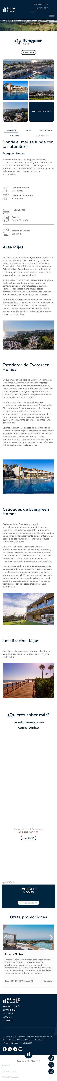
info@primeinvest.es (10, 1043)
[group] (28, 956)
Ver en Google (30, 903)
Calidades (15, 135)
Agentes (27, 838)
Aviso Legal (6, 1065)
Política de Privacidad (10, 1077)
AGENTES (42, 8)
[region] (28, 865)
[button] (6, 938)
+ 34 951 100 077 (25, 1043)
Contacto (8, 1021)
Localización (41, 135)
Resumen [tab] (11, 130)
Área (28, 130)
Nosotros (8, 1013)
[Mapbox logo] (8, 882)
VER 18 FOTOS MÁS (41, 111)
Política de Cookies (9, 1071)
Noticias (7, 1017)
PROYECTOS (41, 4)
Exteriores (46, 130)
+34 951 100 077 (28, 832)
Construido (28, 52)
